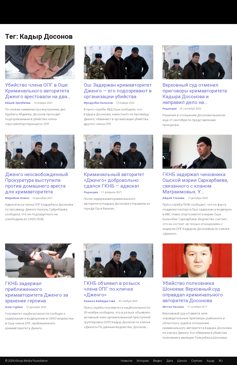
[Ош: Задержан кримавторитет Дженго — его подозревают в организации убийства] (118, 62)
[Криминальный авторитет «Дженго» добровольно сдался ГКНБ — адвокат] (118, 152)
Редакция (169, 108)
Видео (157, 361)
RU (221, 361)
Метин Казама (173, 306)
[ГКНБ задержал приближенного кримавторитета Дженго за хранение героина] (40, 260)
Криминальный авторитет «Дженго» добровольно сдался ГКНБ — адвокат (114, 180)
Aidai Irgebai (14, 307)
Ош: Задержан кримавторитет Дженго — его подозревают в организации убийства (118, 90)
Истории (143, 361)
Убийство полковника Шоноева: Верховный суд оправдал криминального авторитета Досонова (192, 291)
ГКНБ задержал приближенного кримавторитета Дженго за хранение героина (36, 292)
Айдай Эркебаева (18, 102)
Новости (126, 361)
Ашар (211, 361)
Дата (169, 361)
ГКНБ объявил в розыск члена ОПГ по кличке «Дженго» (112, 289)
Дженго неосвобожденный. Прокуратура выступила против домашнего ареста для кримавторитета (37, 183)
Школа (182, 361)
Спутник (196, 361)
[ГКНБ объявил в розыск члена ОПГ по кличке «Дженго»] (118, 260)
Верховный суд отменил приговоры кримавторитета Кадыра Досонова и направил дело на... (194, 93)
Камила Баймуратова (99, 301)
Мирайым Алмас (17, 198)
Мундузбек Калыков (98, 102)
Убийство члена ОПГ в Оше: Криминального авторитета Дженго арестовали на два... (38, 90)
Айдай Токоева (173, 198)
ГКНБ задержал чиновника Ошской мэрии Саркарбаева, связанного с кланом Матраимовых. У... (195, 183)
